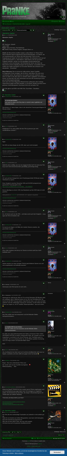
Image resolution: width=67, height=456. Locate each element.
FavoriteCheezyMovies (53, 397)
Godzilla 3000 (51, 310)
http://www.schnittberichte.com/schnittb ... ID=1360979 (17, 186)
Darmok (49, 421)
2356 (53, 352)
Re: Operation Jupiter (9, 95)
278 (52, 334)
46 (52, 37)
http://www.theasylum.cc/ (7, 403)
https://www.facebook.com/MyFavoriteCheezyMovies (13, 401)
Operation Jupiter (8, 28)
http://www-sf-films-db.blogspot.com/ (9, 112)
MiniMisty (50, 373)
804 (52, 378)
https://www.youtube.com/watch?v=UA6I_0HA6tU (12, 404)
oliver (7, 349)
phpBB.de (40, 443)
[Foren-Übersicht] (16, 9)
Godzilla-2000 (51, 107)
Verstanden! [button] (57, 452)
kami (49, 330)
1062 (53, 402)
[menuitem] (12, 21)
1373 (53, 112)
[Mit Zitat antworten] (43, 34)
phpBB (28, 441)
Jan (48, 33)
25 (52, 426)
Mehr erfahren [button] (19, 453)
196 (52, 315)
